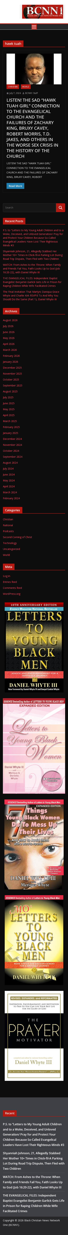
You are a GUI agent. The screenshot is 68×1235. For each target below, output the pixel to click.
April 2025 (9, 415)
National (8, 525)
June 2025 (9, 403)
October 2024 (11, 450)
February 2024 (11, 498)
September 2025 (12, 385)
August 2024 (10, 462)
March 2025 (10, 421)
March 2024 (10, 492)
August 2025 (10, 391)
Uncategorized (11, 549)
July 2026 (8, 326)
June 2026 (9, 332)
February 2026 (11, 355)
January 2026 (10, 361)
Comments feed (12, 588)
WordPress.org (11, 593)
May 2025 (9, 409)
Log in (6, 576)
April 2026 (9, 344)
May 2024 (9, 480)
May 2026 (9, 338)
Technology (10, 543)
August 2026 (10, 320)
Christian (13, 86)
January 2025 (10, 433)
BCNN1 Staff (31, 93)
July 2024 (8, 468)
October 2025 (11, 379)
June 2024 (9, 474)
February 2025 (11, 427)
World (25, 86)
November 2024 (12, 445)
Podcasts (8, 531)
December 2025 (12, 367)
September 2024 (12, 456)
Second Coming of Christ (17, 537)
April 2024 (9, 486)
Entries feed (10, 582)
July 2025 (8, 397)
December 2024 (12, 439)
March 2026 (10, 350)
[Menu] (34, 27)
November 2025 (12, 373)
